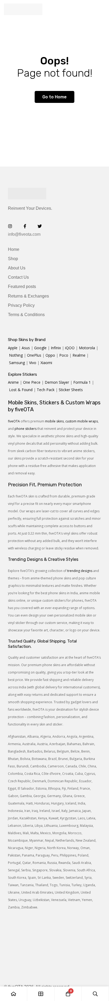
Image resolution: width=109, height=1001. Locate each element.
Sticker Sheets (71, 389)
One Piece (31, 382)
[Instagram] (10, 226)
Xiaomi (46, 362)
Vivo (32, 362)
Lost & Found (21, 389)
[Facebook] (25, 226)
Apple (12, 347)
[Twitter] (40, 226)
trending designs (79, 571)
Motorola (87, 347)
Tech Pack (45, 389)
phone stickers (26, 428)
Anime (13, 382)
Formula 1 (82, 382)
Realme (78, 355)
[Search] (95, 993)
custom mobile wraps (81, 421)
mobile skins (54, 421)
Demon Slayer (57, 382)
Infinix (56, 347)
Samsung (17, 362)
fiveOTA (14, 421)
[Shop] (40, 993)
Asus (26, 347)
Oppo (50, 355)
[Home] (13, 993)
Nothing (16, 355)
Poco (63, 355)
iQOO (70, 347)
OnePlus (34, 355)
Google (40, 347)
